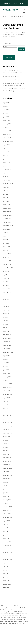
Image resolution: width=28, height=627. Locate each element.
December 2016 (7, 507)
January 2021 (7, 338)
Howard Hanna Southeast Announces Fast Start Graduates (13, 72)
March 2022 (6, 289)
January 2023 (7, 254)
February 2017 (7, 500)
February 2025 (7, 166)
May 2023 (5, 240)
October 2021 (6, 306)
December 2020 (7, 342)
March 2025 (6, 162)
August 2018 (6, 436)
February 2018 (7, 457)
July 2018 (5, 440)
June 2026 (6, 110)
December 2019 (7, 384)
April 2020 (6, 370)
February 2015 (7, 584)
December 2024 (7, 173)
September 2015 (7, 559)
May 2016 (5, 531)
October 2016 (7, 514)
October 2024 (7, 180)
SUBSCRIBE (9, 57)
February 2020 (7, 377)
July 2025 (5, 148)
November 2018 (7, 426)
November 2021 (7, 303)
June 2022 (6, 278)
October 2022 (7, 264)
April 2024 (6, 201)
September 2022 (8, 268)
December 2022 (7, 257)
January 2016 (7, 545)
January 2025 (7, 169)
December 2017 (7, 465)
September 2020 (8, 352)
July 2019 (5, 401)
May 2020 (5, 366)
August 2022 (6, 271)
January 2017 (7, 503)
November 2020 (7, 345)
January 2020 (7, 380)
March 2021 (6, 331)
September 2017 (7, 475)
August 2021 (6, 313)
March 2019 (6, 412)
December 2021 (7, 299)
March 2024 (6, 204)
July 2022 (5, 275)
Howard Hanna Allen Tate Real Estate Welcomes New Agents (14, 90)
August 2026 (6, 103)
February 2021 (7, 335)
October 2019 (7, 391)
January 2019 (7, 419)
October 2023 (7, 222)
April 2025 (6, 159)
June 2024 (6, 194)
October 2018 (7, 429)
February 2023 (7, 250)
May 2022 (5, 282)
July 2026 (5, 106)
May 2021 (5, 324)
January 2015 (7, 588)
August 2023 (6, 229)
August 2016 (6, 521)
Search (5, 46)
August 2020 (6, 356)
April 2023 (6, 243)
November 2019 (7, 387)
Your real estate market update (12, 80)
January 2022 (7, 296)
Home (4, 16)
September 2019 (7, 394)
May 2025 (5, 155)
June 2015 (6, 570)
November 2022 (7, 261)
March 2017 (6, 496)
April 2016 (5, 535)
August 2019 (6, 398)
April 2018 (5, 450)
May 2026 (5, 113)
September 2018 (7, 433)
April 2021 (5, 328)
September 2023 (8, 226)
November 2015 (7, 552)
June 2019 (6, 405)
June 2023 (6, 236)
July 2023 (5, 233)
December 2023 (7, 215)
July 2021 (5, 317)
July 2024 (5, 190)
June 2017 (5, 486)
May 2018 (5, 447)
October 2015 (7, 556)
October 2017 (6, 472)
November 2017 (7, 468)
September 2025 (8, 141)
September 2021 (7, 310)
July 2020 (5, 359)
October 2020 (7, 349)
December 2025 (7, 131)
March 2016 (6, 538)
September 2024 (8, 183)
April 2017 (5, 493)
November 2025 (7, 134)
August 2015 (6, 563)
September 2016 (7, 517)
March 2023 (6, 247)
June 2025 (6, 152)
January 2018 (7, 461)
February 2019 (7, 415)
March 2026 (6, 120)
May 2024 (5, 197)
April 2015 (5, 577)
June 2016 (6, 528)
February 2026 (7, 124)
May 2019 (5, 408)
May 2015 (5, 573)
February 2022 (7, 292)
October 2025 (7, 138)
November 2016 (7, 510)
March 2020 (6, 373)
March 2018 (6, 454)
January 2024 (7, 212)
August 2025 (6, 145)
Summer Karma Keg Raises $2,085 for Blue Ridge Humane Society (13, 84)
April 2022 (6, 285)
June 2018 (6, 443)
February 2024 (7, 208)
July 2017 (5, 482)
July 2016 (5, 524)
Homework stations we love (11, 76)
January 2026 (7, 127)
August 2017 (6, 479)
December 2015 (7, 549)
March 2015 (6, 581)
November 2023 (7, 219)
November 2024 (7, 176)
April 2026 (6, 117)
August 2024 (6, 187)
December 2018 (7, 422)
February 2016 (7, 542)
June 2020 (6, 363)
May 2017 (5, 489)
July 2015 (5, 566)
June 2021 (5, 320)
